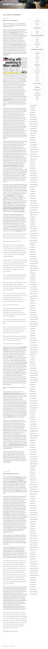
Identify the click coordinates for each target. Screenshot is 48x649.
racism (37, 78)
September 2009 (33, 575)
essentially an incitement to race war (11, 393)
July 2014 (32, 440)
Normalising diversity (11, 474)
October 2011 (32, 517)
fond (26, 362)
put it (17, 457)
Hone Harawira (37, 42)
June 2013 (32, 470)
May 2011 (32, 528)
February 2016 (33, 396)
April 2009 (32, 586)
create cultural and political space (11, 165)
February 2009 (33, 591)
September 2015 (33, 407)
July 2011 (32, 524)
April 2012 (32, 503)
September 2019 (33, 296)
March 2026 (32, 116)
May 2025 (32, 137)
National (37, 65)
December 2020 (33, 261)
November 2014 (33, 431)
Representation (37, 83)
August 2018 (32, 326)
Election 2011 (37, 31)
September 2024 (33, 156)
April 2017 (32, 363)
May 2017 (32, 361)
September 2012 (33, 491)
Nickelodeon (14, 481)
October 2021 (32, 237)
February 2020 (33, 284)
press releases (13, 44)
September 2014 (33, 435)
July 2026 (32, 107)
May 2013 (32, 472)
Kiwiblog (37, 55)
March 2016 (32, 393)
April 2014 (32, 447)
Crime (37, 25)
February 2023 (33, 200)
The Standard (37, 93)
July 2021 (32, 244)
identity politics (37, 44)
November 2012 (33, 486)
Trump (37, 96)
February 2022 (33, 228)
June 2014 (32, 442)
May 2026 (32, 112)
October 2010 (33, 545)
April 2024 (32, 168)
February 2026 (33, 119)
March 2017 (32, 365)
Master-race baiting (10, 20)
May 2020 (32, 277)
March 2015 (32, 421)
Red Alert (20, 479)
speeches (19, 44)
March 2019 (32, 310)
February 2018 (33, 340)
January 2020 (32, 286)
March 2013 (32, 477)
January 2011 (32, 538)
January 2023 (32, 203)
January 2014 (32, 454)
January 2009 (33, 593)
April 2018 (32, 335)
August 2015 (32, 410)
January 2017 (32, 370)
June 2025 (32, 135)
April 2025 (32, 140)
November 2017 (33, 347)
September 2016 (33, 379)
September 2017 (33, 351)
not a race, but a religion (19, 211)
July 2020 (32, 272)
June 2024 (32, 163)
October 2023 (33, 182)
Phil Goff (37, 73)
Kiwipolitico (12, 4)
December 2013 (33, 456)
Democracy (37, 28)
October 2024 (33, 154)
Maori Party (37, 59)
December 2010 (33, 540)
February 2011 (33, 535)
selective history (7, 99)
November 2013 (33, 459)
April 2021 (32, 251)
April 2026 (32, 114)
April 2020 (32, 279)
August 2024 (32, 158)
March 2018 (32, 338)
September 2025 (33, 130)
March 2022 (32, 226)
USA (37, 99)
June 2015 (32, 414)
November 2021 (33, 235)
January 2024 (32, 175)
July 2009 (32, 579)
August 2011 (32, 521)
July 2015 (32, 412)
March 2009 (32, 589)
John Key (37, 53)
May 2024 (32, 165)
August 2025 (32, 133)
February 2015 (33, 424)
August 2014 (32, 438)
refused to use (9, 195)
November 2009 (33, 570)
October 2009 (33, 573)
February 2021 (33, 256)
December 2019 (33, 289)
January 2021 (32, 258)
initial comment (18, 230)
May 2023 (32, 193)
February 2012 (33, 507)
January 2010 (32, 566)
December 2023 (33, 177)
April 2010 (32, 559)
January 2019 (32, 314)
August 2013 (32, 465)
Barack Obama (37, 22)
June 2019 (32, 303)
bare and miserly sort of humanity (16, 444)
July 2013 (32, 468)
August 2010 (32, 549)
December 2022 (33, 205)
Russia (37, 85)
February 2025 (33, 144)
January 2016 (32, 398)
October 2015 (33, 405)
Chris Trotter (37, 24)
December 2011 (33, 512)
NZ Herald (37, 68)
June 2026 (32, 109)
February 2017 (33, 368)
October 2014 (33, 433)
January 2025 (32, 147)
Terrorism (37, 91)
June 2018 (32, 331)
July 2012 (32, 496)
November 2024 (33, 151)
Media (37, 61)
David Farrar (19, 490)
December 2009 (33, 568)
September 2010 (33, 547)
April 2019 (32, 307)
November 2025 (33, 126)
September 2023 (33, 184)
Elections (37, 33)
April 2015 (32, 419)
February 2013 (33, 479)
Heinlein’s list (10, 415)
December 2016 (33, 372)
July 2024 (32, 161)
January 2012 (32, 510)
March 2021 (32, 254)
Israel (37, 51)
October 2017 (32, 349)
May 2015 (32, 417)
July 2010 (32, 552)
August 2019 (32, 298)
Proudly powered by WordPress (9, 646)
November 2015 (33, 403)
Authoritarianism (37, 20)
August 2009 (32, 577)
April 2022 (32, 224)
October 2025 (33, 128)
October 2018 (33, 321)
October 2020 (33, 265)
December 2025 (33, 123)
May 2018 (32, 333)
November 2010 (33, 542)
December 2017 (33, 345)
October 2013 (33, 461)
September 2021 (33, 240)
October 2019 (33, 293)
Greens (37, 39)
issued (10, 356)
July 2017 (32, 356)
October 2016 (33, 377)
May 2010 (32, 556)
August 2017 (32, 354)
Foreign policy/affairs (37, 35)
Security (37, 87)
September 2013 (33, 463)
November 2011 (33, 514)
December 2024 (33, 149)
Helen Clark (37, 41)
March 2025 (32, 142)
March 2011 (32, 533)
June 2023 (32, 191)
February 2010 (33, 563)
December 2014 (33, 428)
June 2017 (32, 358)
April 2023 (32, 196)
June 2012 (32, 498)
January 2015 (32, 426)
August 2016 (32, 382)
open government (37, 70)
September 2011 (33, 519)
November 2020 (33, 263)
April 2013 (32, 475)
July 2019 (32, 300)
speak (9, 202)
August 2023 (32, 186)
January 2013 (32, 482)
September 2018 (33, 324)
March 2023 (32, 198)
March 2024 (32, 170)
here (10, 98)
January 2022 (32, 230)
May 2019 (32, 305)
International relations (37, 49)
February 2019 (33, 312)
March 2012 (32, 505)
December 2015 (33, 400)
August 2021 (32, 242)
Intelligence (37, 47)
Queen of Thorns (18, 476)
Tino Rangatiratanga (37, 95)
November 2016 (33, 375)
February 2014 (33, 452)
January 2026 (32, 121)
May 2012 (32, 500)
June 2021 (32, 247)
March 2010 (32, 561)
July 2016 (32, 384)
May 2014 (32, 445)
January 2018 (32, 342)
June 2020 (32, 275)
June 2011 (32, 526)
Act (37, 19)
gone (13, 387)
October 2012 (32, 489)
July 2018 (32, 328)
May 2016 (32, 389)
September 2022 (33, 212)
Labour (37, 57)
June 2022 (32, 219)
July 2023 (32, 189)
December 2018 (33, 317)
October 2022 (33, 210)
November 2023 (33, 179)
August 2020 (32, 270)
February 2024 (33, 172)
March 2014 (32, 449)
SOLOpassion (14, 32)
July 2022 (32, 216)
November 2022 (33, 207)
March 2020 (32, 282)
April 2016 (32, 391)
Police (37, 75)
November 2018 (33, 319)
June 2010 (32, 554)
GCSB (37, 37)
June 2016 (32, 386)
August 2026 (32, 105)
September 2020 (33, 268)
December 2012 (33, 484)
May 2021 (32, 249)
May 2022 (32, 221)
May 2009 (32, 584)
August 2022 (32, 214)
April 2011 (32, 531)
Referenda (37, 81)
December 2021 (33, 233)
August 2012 (32, 493)
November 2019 (33, 291)
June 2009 (32, 582)
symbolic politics (37, 89)
